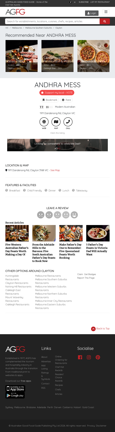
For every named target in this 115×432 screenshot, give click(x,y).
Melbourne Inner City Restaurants (53, 300)
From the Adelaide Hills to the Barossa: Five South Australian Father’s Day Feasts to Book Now (43, 253)
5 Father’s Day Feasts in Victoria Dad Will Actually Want (96, 249)
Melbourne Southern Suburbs (38, 28)
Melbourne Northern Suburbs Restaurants (51, 295)
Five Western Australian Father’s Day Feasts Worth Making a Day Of (16, 249)
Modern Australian (65, 106)
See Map (55, 170)
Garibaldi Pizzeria (92, 61)
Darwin (57, 407)
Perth (50, 407)
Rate (68, 99)
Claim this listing (57, 133)
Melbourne (17, 28)
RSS (43, 388)
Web (44, 121)
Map (56, 121)
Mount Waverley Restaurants (14, 299)
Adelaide (41, 407)
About (44, 357)
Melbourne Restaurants (48, 275)
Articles (58, 394)
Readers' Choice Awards (59, 377)
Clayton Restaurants (16, 282)
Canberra (67, 407)
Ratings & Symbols (45, 375)
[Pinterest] (98, 357)
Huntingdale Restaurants (12, 277)
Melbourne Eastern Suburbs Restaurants (50, 306)
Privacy (91, 425)
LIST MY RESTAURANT (100, 2)
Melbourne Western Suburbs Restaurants (50, 288)
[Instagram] (74, 2)
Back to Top (103, 328)
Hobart (77, 407)
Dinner (52, 190)
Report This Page (85, 278)
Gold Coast (88, 407)
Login (93, 13)
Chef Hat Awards (12, 5)
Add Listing (44, 367)
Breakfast (14, 190)
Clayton (58, 28)
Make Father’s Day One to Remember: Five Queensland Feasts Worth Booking (70, 251)
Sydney (9, 407)
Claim (80, 274)
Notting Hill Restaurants (18, 286)
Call (67, 121)
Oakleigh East (50, 68)
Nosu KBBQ (16, 61)
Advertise (46, 361)
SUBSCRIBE (84, 2)
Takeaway (81, 190)
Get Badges (90, 274)
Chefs (58, 389)
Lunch (66, 190)
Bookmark (51, 99)
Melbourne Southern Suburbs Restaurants (51, 281)
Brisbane (31, 407)
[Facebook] (70, 2)
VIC (6, 28)
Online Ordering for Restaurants (61, 359)
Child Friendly (34, 190)
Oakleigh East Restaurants (13, 292)
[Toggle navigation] (106, 11)
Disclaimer (101, 425)
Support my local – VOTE (58, 92)
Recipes (59, 385)
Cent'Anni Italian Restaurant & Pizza (57, 59)
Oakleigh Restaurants (17, 304)
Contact (45, 383)
